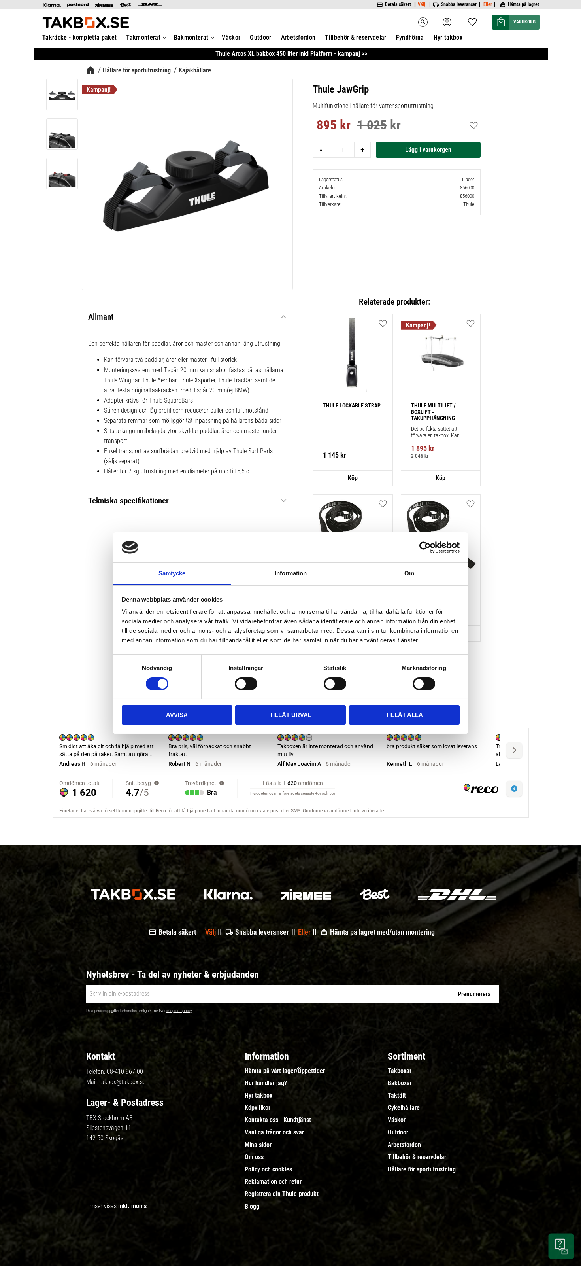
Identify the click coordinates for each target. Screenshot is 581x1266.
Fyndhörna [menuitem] (410, 37)
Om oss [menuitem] (254, 1157)
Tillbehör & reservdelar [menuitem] (355, 37)
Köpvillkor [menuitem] (257, 1107)
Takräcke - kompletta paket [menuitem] (79, 37)
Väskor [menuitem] (231, 37)
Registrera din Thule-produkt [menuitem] (282, 1194)
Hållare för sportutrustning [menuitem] (422, 1169)
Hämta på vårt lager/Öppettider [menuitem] (285, 1071)
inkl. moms (132, 1206)
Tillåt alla (404, 715)
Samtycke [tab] (171, 573)
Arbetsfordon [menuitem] (298, 37)
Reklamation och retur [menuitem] (273, 1181)
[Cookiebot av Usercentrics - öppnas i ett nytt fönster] (425, 547)
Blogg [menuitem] (252, 1206)
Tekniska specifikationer (129, 500)
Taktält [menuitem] (397, 1095)
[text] (334, 126)
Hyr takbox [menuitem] (448, 37)
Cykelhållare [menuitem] (404, 1107)
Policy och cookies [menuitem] (268, 1169)
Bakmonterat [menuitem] (191, 37)
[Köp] (428, 150)
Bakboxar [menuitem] (400, 1083)
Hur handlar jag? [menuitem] (266, 1083)
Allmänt (100, 317)
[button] (472, 19)
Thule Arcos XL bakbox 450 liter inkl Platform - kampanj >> (291, 53)
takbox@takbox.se (122, 1082)
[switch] (246, 683)
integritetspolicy (179, 1010)
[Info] (352, 478)
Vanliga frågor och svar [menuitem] (274, 1132)
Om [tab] (409, 573)
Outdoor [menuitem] (260, 37)
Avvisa (177, 715)
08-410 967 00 (125, 1071)
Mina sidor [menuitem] (258, 1145)
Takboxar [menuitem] (399, 1071)
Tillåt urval (290, 715)
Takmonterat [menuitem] (143, 37)
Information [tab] (291, 573)
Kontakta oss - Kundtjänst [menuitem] (278, 1120)
